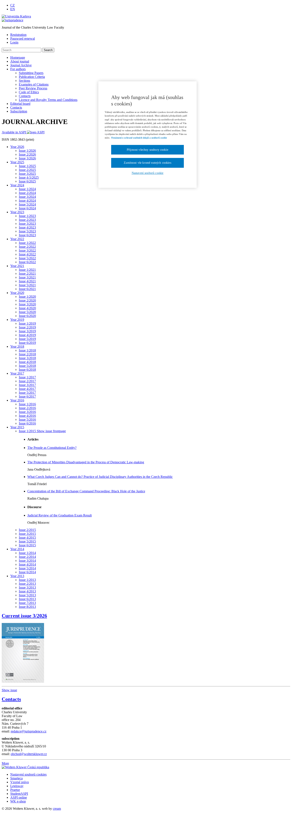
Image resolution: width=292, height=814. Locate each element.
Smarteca (16, 778)
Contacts (25, 96)
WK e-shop (18, 801)
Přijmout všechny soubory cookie (147, 149)
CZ (12, 5)
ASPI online (18, 797)
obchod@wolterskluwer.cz (29, 754)
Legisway (17, 786)
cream (57, 808)
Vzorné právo (19, 782)
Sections (24, 80)
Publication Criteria (32, 77)
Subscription (18, 111)
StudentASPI (19, 793)
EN (12, 9)
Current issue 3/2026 (24, 616)
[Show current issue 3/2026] (23, 652)
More (5, 763)
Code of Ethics (29, 92)
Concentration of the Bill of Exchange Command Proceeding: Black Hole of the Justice (86, 491)
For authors (18, 69)
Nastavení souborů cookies (28, 774)
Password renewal (22, 38)
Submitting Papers (31, 73)
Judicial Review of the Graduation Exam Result (59, 515)
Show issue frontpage (51, 431)
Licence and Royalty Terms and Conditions (48, 100)
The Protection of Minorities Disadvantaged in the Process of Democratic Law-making (85, 462)
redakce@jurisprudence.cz (28, 731)
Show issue (9, 690)
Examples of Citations (34, 84)
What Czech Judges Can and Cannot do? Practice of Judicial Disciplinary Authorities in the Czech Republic (100, 476)
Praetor (15, 790)
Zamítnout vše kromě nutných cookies (147, 162)
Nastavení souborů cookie (148, 173)
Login (14, 42)
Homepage (17, 57)
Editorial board (20, 103)
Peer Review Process (33, 88)
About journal (19, 61)
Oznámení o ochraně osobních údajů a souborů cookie (139, 137)
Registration (18, 34)
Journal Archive (21, 65)
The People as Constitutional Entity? (52, 447)
